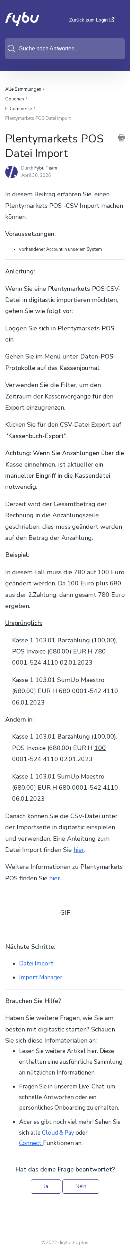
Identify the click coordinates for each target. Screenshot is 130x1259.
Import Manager (40, 977)
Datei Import (36, 964)
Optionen (14, 99)
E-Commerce (18, 109)
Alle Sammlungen (23, 89)
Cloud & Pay (58, 1133)
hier (78, 850)
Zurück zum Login (88, 20)
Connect (31, 1143)
